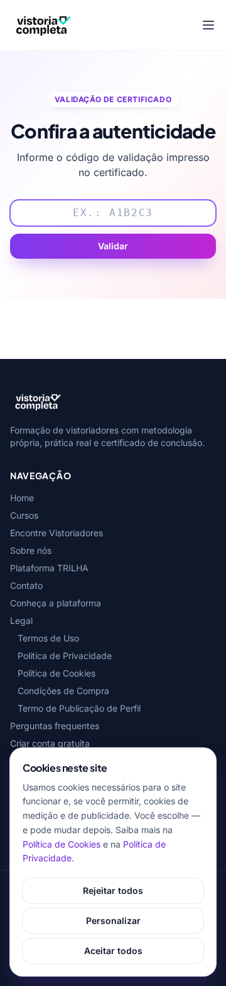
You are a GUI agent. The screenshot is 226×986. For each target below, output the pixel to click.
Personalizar (113, 920)
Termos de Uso (48, 638)
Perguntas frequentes (54, 725)
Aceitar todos (113, 950)
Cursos (24, 515)
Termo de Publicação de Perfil (79, 708)
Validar (113, 246)
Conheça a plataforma (55, 603)
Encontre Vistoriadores (56, 532)
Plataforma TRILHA (49, 568)
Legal (21, 620)
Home (22, 497)
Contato (26, 585)
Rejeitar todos (113, 890)
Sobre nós (30, 550)
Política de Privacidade (65, 655)
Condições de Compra (63, 690)
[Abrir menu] (208, 25)
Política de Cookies (56, 673)
